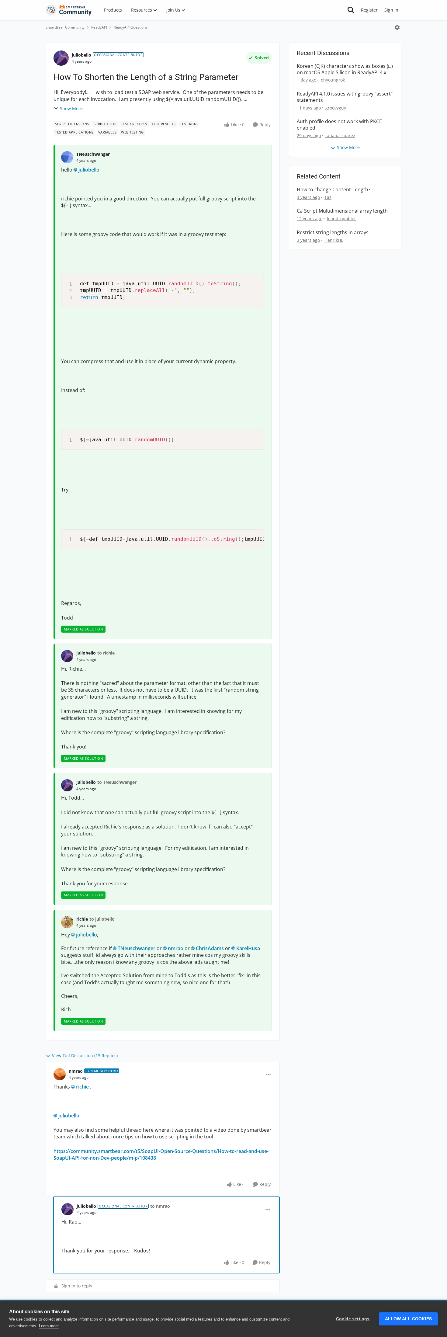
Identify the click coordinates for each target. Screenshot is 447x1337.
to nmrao (160, 1206)
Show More (71, 108)
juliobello (81, 55)
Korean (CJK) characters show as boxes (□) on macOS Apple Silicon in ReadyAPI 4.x (345, 69)
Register (369, 10)
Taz (327, 197)
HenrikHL (333, 240)
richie (82, 919)
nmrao (175, 948)
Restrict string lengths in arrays (333, 232)
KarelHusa (248, 948)
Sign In (391, 10)
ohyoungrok (333, 80)
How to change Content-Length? (333, 189)
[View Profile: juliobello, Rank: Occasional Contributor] (61, 58)
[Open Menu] (397, 27)
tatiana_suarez (340, 135)
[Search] (351, 10)
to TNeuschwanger (117, 782)
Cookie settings (353, 1319)
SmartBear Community (65, 27)
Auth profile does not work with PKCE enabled (339, 124)
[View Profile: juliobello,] (67, 656)
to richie (106, 653)
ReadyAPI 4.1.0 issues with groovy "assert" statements (345, 97)
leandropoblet (341, 218)
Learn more (49, 1326)
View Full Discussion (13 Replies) (85, 1055)
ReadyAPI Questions (130, 27)
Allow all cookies (408, 1319)
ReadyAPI (99, 27)
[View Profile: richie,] (67, 922)
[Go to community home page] (69, 10)
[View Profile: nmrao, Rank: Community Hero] (60, 1074)
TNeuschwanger (93, 154)
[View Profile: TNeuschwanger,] (67, 157)
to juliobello (102, 919)
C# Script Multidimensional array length (342, 211)
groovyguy (335, 108)
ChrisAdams (210, 948)
